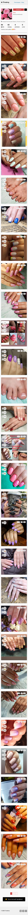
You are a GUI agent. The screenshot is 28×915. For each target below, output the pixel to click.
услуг (23, 26)
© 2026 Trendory (5, 910)
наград (9, 26)
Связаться (18, 9)
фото (2, 26)
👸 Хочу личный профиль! (14, 899)
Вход (23, 2)
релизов (17, 26)
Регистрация (17, 2)
